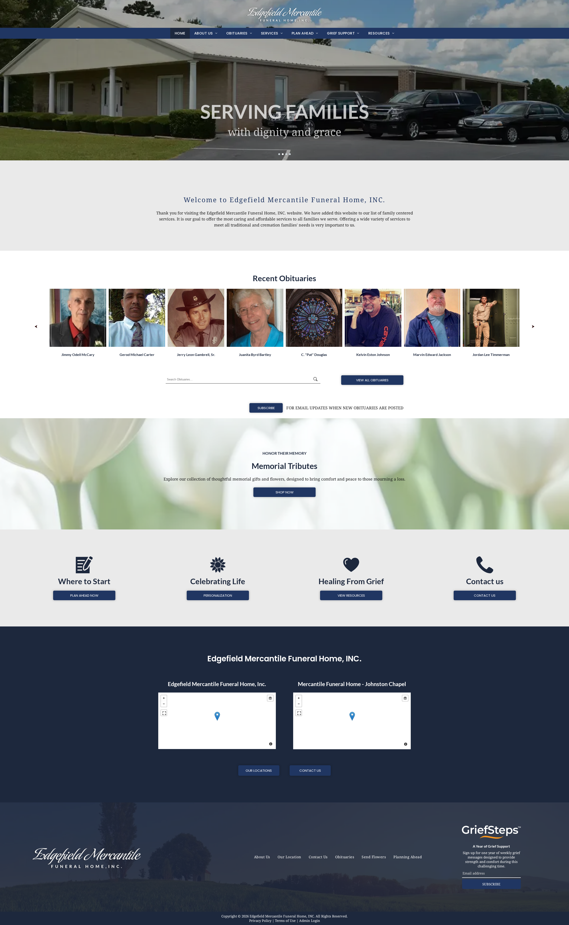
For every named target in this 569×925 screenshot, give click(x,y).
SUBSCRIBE (491, 884)
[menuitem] (180, 33)
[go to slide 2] (283, 154)
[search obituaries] (316, 379)
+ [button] (164, 698)
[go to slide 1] (279, 154)
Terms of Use (285, 920)
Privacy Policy (260, 920)
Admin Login (309, 920)
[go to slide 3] (286, 154)
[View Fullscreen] (164, 713)
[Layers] (270, 698)
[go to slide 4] (290, 154)
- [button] (164, 704)
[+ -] (217, 721)
